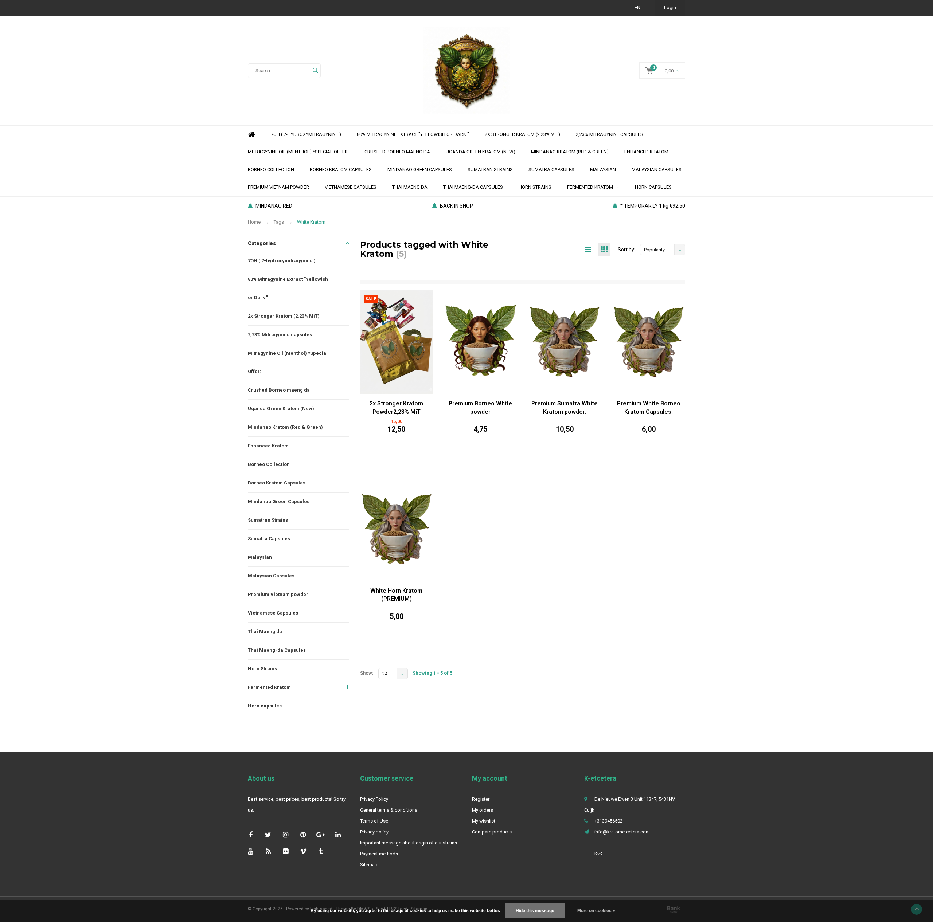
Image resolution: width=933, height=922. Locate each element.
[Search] (315, 70)
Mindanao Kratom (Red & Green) (570, 151)
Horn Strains (535, 187)
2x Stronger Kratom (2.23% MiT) (522, 134)
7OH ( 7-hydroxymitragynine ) (306, 134)
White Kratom (311, 222)
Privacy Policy (374, 799)
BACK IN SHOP (456, 206)
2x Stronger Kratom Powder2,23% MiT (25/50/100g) (396, 408)
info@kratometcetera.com (622, 832)
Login (670, 7)
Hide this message (535, 910)
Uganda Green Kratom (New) (480, 151)
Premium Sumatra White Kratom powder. (564, 407)
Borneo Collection (271, 169)
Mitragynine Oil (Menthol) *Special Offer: (298, 151)
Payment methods (379, 853)
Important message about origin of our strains (408, 843)
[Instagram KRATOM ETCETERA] (285, 835)
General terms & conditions (388, 810)
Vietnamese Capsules (350, 187)
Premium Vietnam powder (278, 187)
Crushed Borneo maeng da (397, 151)
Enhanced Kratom (646, 151)
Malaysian (603, 169)
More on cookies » (596, 910)
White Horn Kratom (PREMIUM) (396, 595)
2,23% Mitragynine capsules (609, 134)
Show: (367, 673)
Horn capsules (653, 187)
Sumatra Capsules (551, 169)
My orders (482, 810)
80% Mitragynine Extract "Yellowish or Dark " (413, 134)
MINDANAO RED (273, 206)
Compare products (492, 832)
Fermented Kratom (590, 187)
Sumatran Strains (490, 169)
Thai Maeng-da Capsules (473, 187)
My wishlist (483, 821)
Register (480, 799)
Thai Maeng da (410, 187)
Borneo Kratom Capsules (341, 169)
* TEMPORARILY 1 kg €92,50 (652, 206)
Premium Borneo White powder (480, 407)
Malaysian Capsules (657, 169)
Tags (279, 222)
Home (251, 135)
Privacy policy (374, 832)
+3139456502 (608, 821)
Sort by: (626, 249)
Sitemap (369, 864)
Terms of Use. (374, 821)
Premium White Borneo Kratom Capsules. (648, 407)
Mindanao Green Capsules (419, 169)
